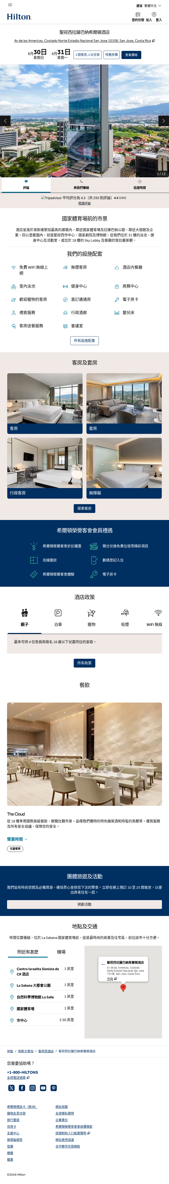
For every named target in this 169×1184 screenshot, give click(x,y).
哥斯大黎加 (25, 1051)
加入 (149, 20)
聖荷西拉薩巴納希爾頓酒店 (77, 1051)
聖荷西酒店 (46, 1051)
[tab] (26, 185)
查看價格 (133, 55)
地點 (10, 1051)
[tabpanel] (84, 200)
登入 (159, 20)
